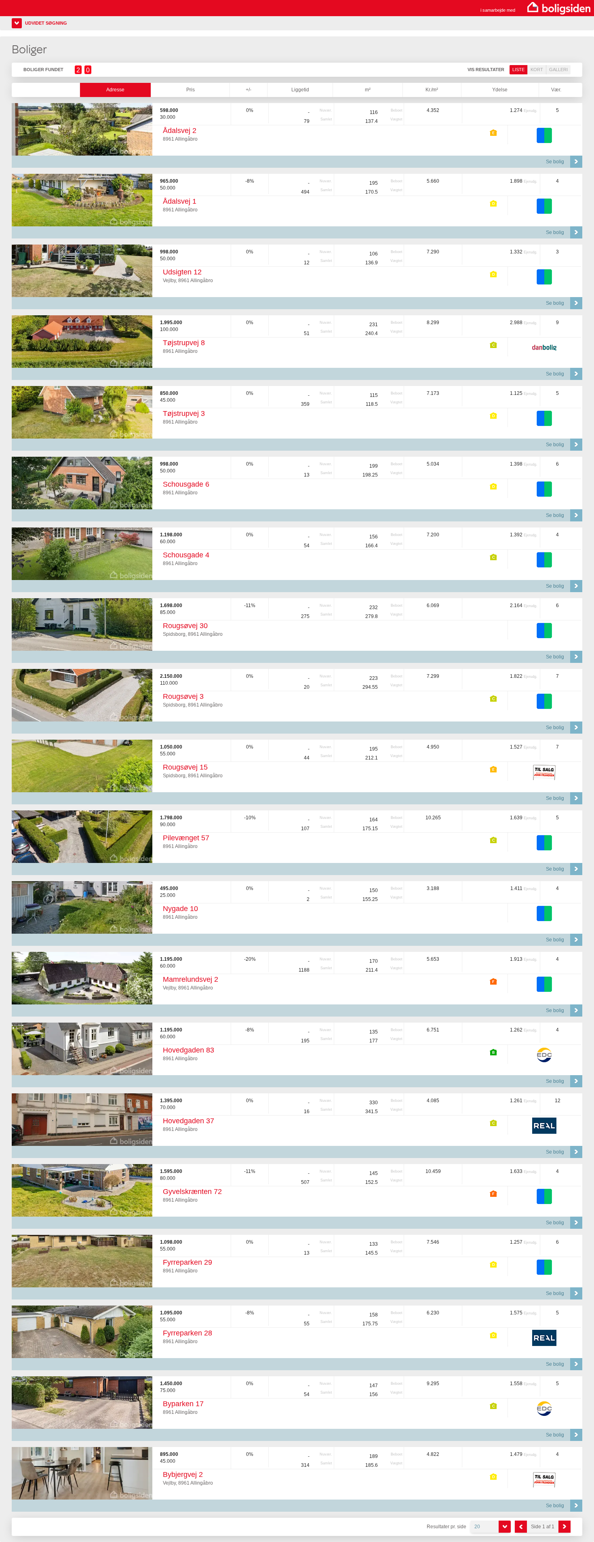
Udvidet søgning (46, 23)
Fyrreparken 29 (187, 1262)
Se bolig (555, 162)
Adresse (115, 90)
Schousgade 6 (186, 484)
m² (368, 90)
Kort (537, 69)
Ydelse (500, 90)
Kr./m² (431, 90)
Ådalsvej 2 (179, 131)
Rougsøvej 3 (183, 696)
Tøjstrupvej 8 (184, 343)
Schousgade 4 (186, 555)
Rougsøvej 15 (185, 767)
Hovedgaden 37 (188, 1121)
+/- (248, 90)
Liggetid (300, 90)
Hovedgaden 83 (188, 1050)
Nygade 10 (180, 909)
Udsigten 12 (182, 272)
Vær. (556, 90)
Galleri (558, 69)
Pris (190, 90)
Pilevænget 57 (186, 838)
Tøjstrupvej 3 (184, 413)
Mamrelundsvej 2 (190, 979)
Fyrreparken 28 (187, 1333)
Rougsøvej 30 (185, 626)
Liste (518, 69)
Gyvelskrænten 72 (192, 1192)
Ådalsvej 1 (179, 201)
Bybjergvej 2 (183, 1474)
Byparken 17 (183, 1404)
